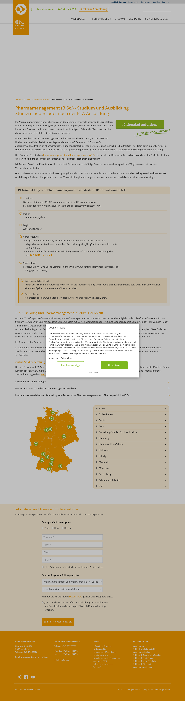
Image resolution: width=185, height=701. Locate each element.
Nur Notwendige (70, 365)
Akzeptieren (114, 365)
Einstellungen (92, 372)
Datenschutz (66, 358)
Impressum (54, 358)
